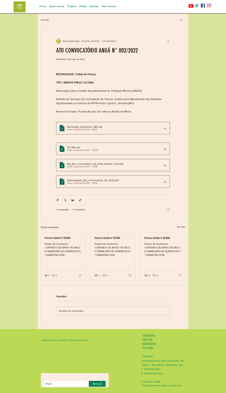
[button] (181, 20)
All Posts (45, 20)
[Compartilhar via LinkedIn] (72, 200)
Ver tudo (181, 227)
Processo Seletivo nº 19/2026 (107, 238)
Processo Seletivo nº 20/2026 (57, 238)
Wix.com (177, 385)
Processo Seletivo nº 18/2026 (157, 238)
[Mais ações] (168, 41)
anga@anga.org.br (153, 373)
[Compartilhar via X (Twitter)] (65, 200)
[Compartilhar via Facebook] (57, 200)
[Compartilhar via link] (80, 200)
